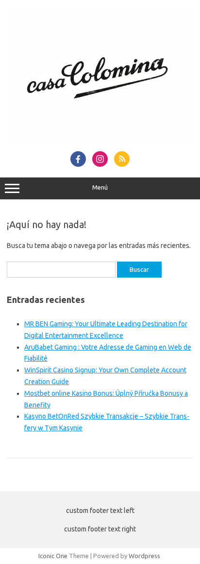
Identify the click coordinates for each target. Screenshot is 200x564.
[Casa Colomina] (100, 140)
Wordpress (144, 555)
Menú (100, 187)
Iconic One (52, 555)
